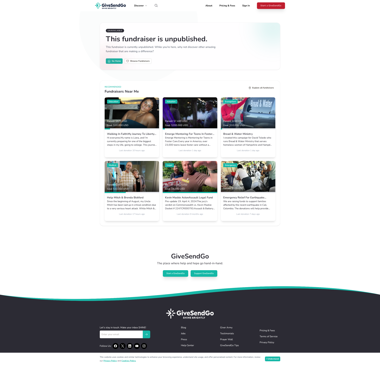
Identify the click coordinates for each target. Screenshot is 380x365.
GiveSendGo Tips (229, 345)
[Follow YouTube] (137, 346)
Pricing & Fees (227, 5)
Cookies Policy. (128, 360)
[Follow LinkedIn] (130, 346)
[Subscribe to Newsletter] (146, 334)
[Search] (156, 5)
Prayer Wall (226, 339)
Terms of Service (269, 336)
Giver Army (226, 327)
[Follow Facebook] (115, 346)
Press (184, 339)
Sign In (246, 5)
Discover (139, 5)
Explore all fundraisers (263, 87)
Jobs (183, 333)
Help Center (187, 345)
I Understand (272, 358)
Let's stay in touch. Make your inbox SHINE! (123, 327)
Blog (183, 327)
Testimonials (227, 333)
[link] (132, 127)
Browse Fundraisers (140, 61)
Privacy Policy (267, 342)
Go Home (116, 61)
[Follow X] (123, 346)
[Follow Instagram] (144, 346)
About (208, 5)
